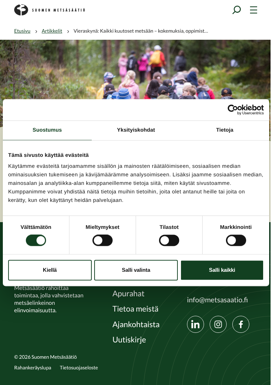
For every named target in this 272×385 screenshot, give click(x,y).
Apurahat (128, 294)
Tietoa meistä (135, 309)
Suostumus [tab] (47, 130)
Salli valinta (136, 270)
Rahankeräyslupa (32, 367)
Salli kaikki (222, 270)
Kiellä (50, 270)
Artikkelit (52, 31)
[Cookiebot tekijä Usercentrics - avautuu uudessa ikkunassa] (233, 109)
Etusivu (22, 31)
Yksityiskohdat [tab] (136, 130)
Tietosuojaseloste (79, 367)
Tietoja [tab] (224, 130)
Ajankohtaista (135, 324)
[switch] (102, 240)
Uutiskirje (129, 340)
